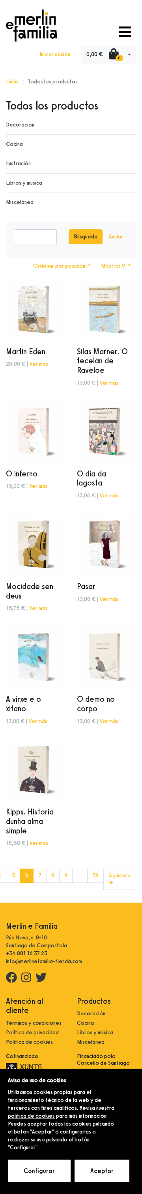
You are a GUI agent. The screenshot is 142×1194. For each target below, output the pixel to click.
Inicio (12, 81)
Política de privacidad (32, 1032)
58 (95, 875)
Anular (116, 236)
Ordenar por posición (59, 266)
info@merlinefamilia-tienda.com (44, 961)
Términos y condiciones (34, 1023)
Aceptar (102, 1171)
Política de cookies (29, 1042)
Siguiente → (119, 879)
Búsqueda (85, 236)
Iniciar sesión (54, 54)
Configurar (39, 1171)
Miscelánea (20, 202)
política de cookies (31, 1116)
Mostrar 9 (113, 266)
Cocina (14, 144)
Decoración (20, 124)
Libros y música (24, 182)
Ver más (39, 364)
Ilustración (18, 163)
